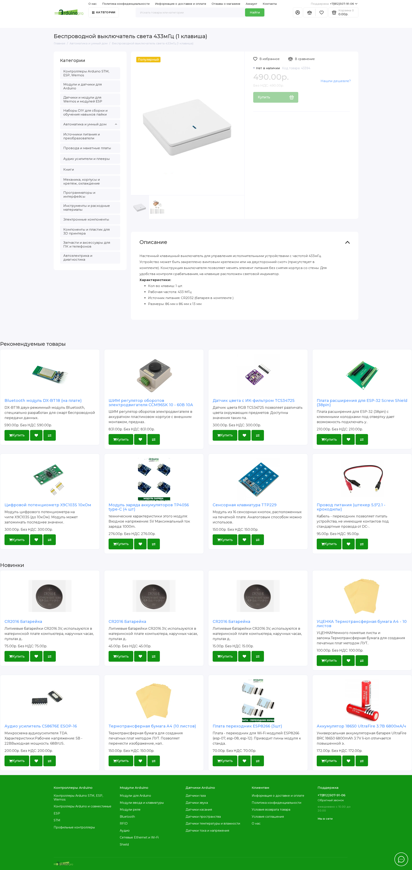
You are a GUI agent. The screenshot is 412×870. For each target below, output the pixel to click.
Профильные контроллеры (74, 827)
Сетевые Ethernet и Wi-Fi (139, 837)
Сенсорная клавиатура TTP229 (245, 505)
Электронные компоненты (86, 219)
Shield (124, 844)
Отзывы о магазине (226, 3)
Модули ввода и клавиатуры (142, 803)
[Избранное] (321, 12)
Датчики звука (197, 803)
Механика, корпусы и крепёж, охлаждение (81, 181)
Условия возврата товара (271, 809)
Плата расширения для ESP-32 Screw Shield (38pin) (362, 402)
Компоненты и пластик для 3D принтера (86, 231)
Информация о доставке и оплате (180, 3)
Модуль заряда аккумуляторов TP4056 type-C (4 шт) (149, 507)
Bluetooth (127, 817)
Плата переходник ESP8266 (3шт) (247, 726)
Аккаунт (251, 3)
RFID (124, 823)
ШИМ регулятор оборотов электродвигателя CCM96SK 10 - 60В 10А (151, 402)
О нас (256, 823)
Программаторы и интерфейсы (79, 194)
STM (57, 820)
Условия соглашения (268, 817)
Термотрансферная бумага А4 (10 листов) (152, 726)
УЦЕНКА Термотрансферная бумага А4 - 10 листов (362, 623)
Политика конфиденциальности (126, 3)
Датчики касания (199, 809)
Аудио (125, 830)
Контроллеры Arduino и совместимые (82, 806)
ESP (57, 813)
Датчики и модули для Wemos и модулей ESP (82, 99)
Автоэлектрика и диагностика (77, 257)
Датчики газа (196, 796)
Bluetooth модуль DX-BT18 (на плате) (43, 400)
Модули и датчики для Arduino (82, 86)
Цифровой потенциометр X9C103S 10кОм (48, 505)
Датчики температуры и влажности (213, 823)
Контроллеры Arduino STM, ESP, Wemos (86, 73)
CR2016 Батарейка (23, 621)
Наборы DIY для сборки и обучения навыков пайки (85, 112)
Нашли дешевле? (336, 81)
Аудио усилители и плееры (86, 159)
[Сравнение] (309, 12)
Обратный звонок (331, 800)
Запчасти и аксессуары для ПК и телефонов (86, 244)
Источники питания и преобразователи (81, 136)
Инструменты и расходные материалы (86, 208)
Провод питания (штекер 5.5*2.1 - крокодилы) (351, 507)
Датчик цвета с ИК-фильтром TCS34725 (253, 400)
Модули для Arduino (135, 796)
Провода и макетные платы (87, 148)
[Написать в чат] (401, 859)
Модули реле (130, 809)
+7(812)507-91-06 (332, 3)
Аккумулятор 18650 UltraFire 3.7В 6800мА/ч (361, 726)
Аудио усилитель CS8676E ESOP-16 (41, 726)
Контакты (270, 3)
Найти (255, 12)
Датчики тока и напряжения (207, 830)
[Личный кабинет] (297, 12)
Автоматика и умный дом (84, 124)
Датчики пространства (203, 817)
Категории (105, 12)
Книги (68, 169)
